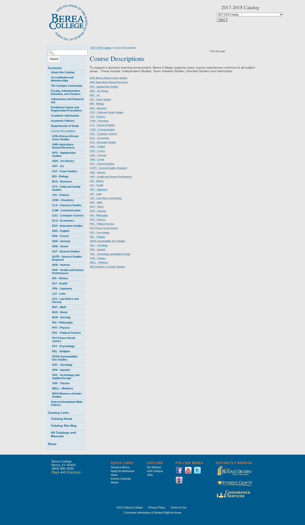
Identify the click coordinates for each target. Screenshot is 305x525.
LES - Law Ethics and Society (65, 300)
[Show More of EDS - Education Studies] (50, 225)
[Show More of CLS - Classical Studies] (50, 205)
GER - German (61, 241)
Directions (74, 472)
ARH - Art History (63, 161)
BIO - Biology (60, 176)
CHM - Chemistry (63, 200)
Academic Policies (63, 120)
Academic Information (65, 115)
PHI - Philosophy (62, 322)
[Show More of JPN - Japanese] (50, 288)
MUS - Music (60, 312)
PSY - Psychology (63, 346)
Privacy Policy (156, 507)
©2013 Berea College (129, 507)
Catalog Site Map (64, 425)
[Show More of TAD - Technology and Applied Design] (50, 375)
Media (114, 482)
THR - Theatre (61, 383)
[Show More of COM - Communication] (50, 210)
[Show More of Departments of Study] (49, 125)
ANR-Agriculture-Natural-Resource (63, 146)
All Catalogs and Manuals (63, 434)
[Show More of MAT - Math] (50, 307)
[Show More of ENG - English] (50, 230)
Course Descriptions (63, 131)
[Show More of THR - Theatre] (50, 383)
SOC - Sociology (62, 364)
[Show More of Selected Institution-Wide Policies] (49, 401)
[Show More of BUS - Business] (50, 181)
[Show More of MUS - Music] (50, 312)
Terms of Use (178, 507)
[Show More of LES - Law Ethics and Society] (50, 298)
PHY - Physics (61, 327)
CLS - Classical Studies (67, 205)
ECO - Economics (63, 220)
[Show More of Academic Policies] (49, 120)
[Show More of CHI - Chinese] (50, 194)
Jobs (150, 475)
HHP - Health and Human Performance (68, 272)
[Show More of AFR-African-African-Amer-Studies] (50, 136)
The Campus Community (66, 85)
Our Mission (154, 467)
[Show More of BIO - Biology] (50, 176)
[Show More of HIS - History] (50, 278)
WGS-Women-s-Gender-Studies (67, 395)
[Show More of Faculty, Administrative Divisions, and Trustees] (49, 90)
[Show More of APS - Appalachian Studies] (50, 152)
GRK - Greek (60, 246)
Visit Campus (155, 471)
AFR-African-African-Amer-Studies (65, 138)
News (114, 475)
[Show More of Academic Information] (49, 115)
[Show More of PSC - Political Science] (50, 332)
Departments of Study (65, 126)
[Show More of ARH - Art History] (50, 161)
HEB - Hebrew (61, 265)
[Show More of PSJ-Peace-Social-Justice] (50, 337)
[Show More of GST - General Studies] (50, 251)
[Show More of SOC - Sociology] (50, 364)
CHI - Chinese (60, 195)
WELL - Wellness (62, 388)
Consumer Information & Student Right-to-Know (152, 512)
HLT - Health (59, 283)
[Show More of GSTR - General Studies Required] (50, 256)
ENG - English (60, 231)
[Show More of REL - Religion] (50, 351)
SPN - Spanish (61, 370)
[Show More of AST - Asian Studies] (50, 171)
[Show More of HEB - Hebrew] (50, 264)
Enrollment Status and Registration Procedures (66, 109)
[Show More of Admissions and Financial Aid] (49, 99)
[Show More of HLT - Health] (50, 283)
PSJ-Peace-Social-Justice (64, 339)
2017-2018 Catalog (100, 47)
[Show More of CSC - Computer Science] (50, 215)
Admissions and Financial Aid (67, 101)
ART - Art (58, 166)
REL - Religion (61, 351)
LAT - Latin (58, 293)
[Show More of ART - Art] (50, 166)
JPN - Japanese (62, 288)
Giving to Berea (120, 467)
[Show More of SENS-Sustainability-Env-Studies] (50, 356)
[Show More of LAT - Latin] (50, 293)
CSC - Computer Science (68, 215)
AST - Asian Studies (64, 171)
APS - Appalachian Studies (64, 154)
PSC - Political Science (66, 332)
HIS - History (60, 278)
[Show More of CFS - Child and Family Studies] (50, 186)
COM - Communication (66, 210)
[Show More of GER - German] (50, 241)
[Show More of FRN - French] (50, 236)
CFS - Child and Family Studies (66, 188)
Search (54, 59)
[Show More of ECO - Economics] (50, 220)
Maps (55, 472)
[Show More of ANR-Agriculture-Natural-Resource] (50, 144)
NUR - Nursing (61, 317)
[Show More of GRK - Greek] (50, 246)
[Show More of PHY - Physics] (50, 327)
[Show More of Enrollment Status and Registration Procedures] (49, 107)
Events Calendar (121, 478)
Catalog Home (61, 418)
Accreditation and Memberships (62, 79)
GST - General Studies (66, 251)
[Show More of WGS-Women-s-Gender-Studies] (50, 393)
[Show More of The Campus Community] (49, 85)
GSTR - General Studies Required (67, 258)
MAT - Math (59, 307)
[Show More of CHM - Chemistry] (50, 200)
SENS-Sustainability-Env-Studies (65, 358)
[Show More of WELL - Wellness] (50, 388)
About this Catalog (62, 72)
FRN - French (60, 236)
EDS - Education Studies (67, 225)
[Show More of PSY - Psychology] (50, 346)
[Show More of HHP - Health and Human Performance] (50, 270)
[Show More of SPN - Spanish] (50, 369)
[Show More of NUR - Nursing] (50, 317)
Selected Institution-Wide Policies (66, 403)
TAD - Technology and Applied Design (65, 377)
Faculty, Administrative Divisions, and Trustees (66, 92)
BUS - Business (62, 181)
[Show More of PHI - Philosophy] (50, 322)
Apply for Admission (123, 471)
